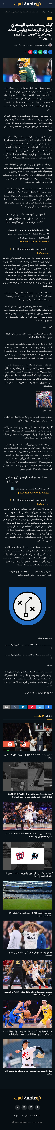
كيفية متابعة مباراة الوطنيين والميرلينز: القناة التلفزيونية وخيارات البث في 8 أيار (29, 875)
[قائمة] (50, 4)
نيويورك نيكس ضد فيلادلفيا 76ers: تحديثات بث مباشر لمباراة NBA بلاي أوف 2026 (28, 835)
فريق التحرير (38, 45)
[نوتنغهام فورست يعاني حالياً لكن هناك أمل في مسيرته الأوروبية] (27, 935)
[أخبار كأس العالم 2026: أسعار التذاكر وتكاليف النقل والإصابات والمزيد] (27, 895)
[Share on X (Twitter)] (45, 52)
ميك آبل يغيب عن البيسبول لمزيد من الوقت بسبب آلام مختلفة (28, 1072)
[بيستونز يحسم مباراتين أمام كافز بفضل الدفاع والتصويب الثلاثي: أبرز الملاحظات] (27, 974)
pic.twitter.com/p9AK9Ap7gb (33, 492)
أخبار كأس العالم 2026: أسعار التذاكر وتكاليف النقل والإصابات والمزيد (30, 914)
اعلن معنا (25, 1116)
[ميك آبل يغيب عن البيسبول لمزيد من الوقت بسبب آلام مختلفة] (27, 1053)
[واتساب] (40, 52)
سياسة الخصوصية (35, 1116)
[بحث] (4, 4)
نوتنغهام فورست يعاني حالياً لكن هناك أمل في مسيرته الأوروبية (30, 954)
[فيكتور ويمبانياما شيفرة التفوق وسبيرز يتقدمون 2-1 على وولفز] (27, 737)
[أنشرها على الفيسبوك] (50, 52)
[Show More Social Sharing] (25, 52)
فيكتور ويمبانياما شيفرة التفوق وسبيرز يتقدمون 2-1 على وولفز (28, 756)
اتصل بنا (16, 1116)
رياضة (49, 19)
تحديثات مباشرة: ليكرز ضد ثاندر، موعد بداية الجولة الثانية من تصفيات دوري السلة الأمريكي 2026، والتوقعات (27, 1033)
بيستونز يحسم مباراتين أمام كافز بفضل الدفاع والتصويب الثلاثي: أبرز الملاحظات (28, 993)
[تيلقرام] (35, 52)
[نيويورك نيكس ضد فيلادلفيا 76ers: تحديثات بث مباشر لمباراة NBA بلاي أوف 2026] (27, 816)
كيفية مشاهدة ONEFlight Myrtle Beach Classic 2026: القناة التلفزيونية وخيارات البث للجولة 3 (30, 796)
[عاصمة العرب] (27, 4)
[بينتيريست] (30, 52)
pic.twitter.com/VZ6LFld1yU (34, 241)
